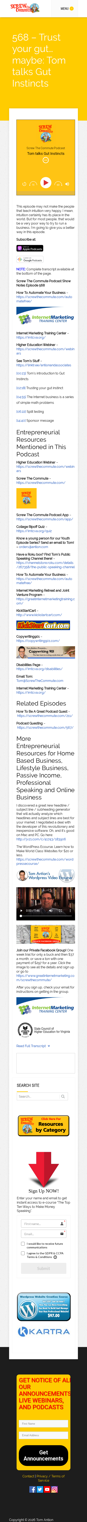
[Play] (47, 183)
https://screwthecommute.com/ (41, 483)
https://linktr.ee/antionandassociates (43, 365)
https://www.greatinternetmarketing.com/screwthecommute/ (45, 978)
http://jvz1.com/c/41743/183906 (41, 839)
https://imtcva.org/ (31, 337)
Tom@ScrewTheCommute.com (39, 681)
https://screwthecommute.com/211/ (45, 716)
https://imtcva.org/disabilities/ (39, 669)
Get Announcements (43, 1455)
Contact (28, 1476)
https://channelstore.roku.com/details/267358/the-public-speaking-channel (45, 565)
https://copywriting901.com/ (38, 641)
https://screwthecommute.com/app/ (44, 519)
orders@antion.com (33, 547)
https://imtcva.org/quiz (34, 531)
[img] (46, 160)
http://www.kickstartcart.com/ (39, 615)
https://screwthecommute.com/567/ (45, 728)
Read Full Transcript (31, 1046)
